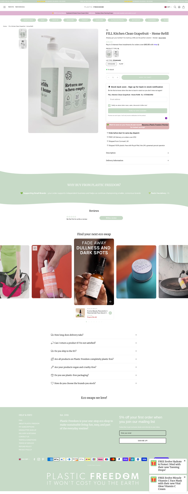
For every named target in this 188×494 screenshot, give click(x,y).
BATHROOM (136, 20)
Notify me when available (137, 111)
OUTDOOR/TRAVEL (117, 20)
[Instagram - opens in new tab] (38, 459)
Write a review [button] (111, 218)
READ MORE (162, 38)
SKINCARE (70, 20)
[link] (168, 466)
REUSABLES (168, 20)
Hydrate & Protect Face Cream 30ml (77, 13)
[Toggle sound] (110, 301)
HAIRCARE (99, 20)
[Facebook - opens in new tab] (34, 459)
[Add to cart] (110, 313)
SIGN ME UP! (142, 441)
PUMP (121, 64)
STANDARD (111, 64)
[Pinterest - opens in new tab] (43, 459)
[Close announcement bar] (186, 1)
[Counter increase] (117, 77)
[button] (4, 7)
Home (5, 26)
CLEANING (152, 20)
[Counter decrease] (108, 77)
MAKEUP (85, 20)
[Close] (184, 460)
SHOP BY (55, 20)
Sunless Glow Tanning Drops (104, 13)
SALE (42, 20)
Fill (107, 30)
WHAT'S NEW (28, 20)
